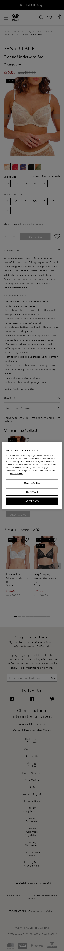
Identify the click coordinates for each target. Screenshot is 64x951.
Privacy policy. (16, 473)
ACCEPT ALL (32, 501)
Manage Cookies (32, 483)
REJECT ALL (32, 492)
